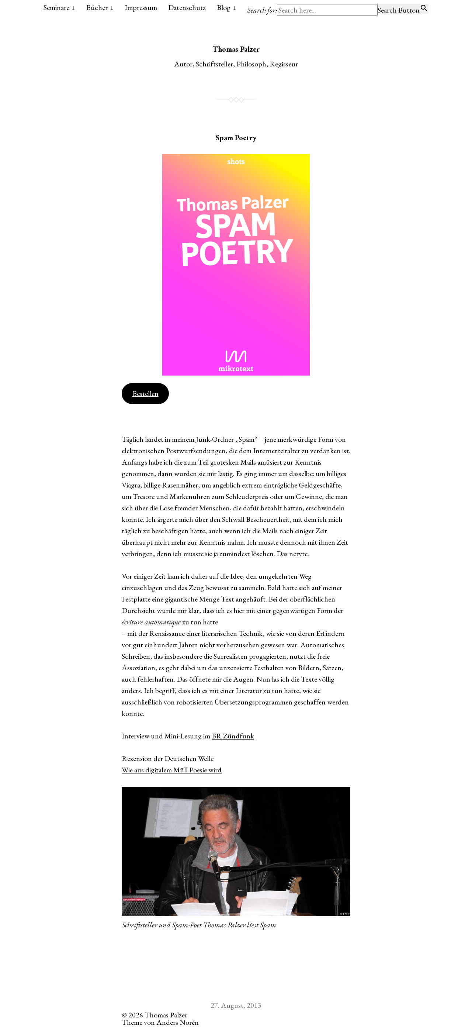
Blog (223, 7)
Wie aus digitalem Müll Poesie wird (172, 770)
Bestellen (145, 393)
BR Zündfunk (233, 736)
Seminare (56, 7)
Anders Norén (177, 1022)
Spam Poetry (236, 137)
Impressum (141, 7)
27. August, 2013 (236, 1005)
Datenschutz (187, 7)
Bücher (97, 7)
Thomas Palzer (236, 49)
